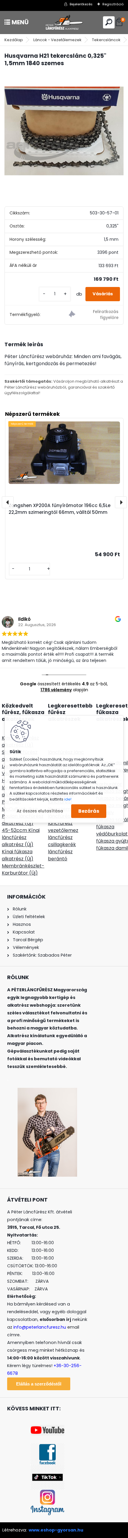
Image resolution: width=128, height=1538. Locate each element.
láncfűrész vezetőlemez (63, 827)
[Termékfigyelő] (93, 315)
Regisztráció (113, 4)
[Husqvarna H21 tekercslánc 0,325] (64, 131)
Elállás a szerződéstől (38, 1383)
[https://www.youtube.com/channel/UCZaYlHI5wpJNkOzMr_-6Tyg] (47, 1428)
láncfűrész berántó (60, 855)
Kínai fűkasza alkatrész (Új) (17, 855)
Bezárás (88, 811)
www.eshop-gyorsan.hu (56, 1530)
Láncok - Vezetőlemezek (57, 40)
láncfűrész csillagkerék (62, 841)
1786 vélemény (56, 690)
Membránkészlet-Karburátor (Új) (23, 869)
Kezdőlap (13, 40)
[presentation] (8, 502)
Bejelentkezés (81, 4)
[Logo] (64, 22)
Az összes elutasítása (40, 811)
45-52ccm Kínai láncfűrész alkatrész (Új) (21, 837)
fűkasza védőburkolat (112, 830)
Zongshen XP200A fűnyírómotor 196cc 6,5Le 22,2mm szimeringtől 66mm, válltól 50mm (59, 508)
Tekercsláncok (106, 40)
